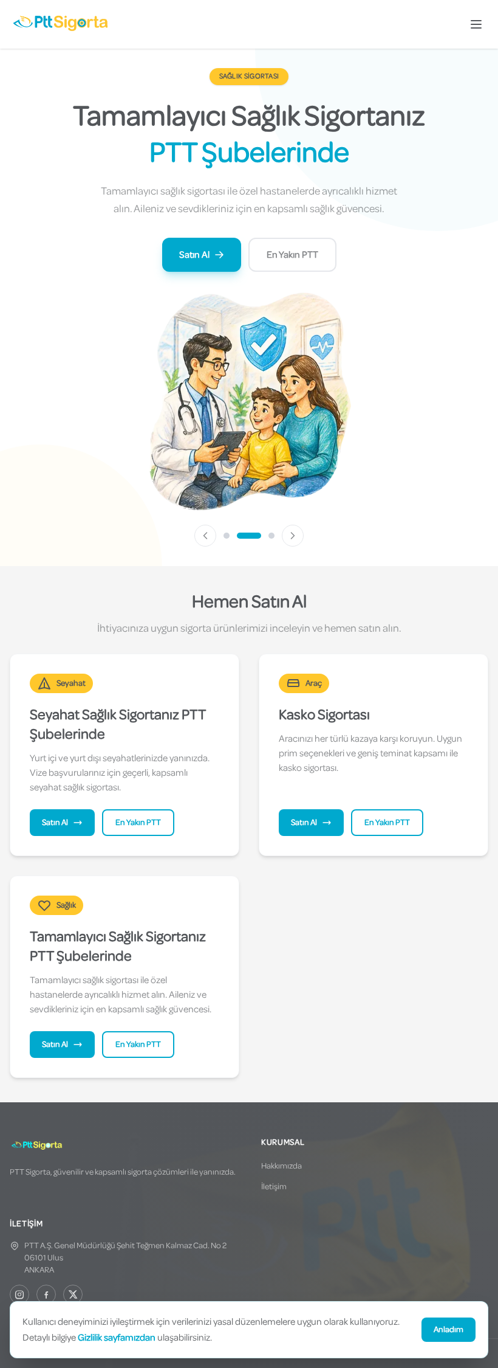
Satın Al (194, 255)
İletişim (274, 1186)
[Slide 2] (249, 536)
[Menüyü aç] (476, 24)
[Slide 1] (226, 536)
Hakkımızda (281, 1166)
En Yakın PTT (292, 255)
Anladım (448, 1329)
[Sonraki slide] (293, 536)
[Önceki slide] (205, 536)
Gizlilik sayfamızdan (116, 1338)
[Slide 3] (271, 536)
